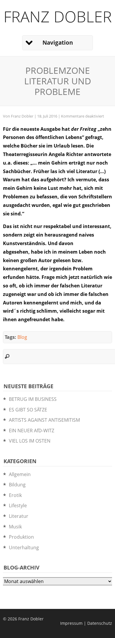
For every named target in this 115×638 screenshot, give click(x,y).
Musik (15, 526)
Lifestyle (18, 505)
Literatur (18, 516)
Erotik (15, 495)
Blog (22, 337)
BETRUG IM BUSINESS (33, 399)
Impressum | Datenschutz (86, 623)
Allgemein (20, 474)
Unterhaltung (24, 547)
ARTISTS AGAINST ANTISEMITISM (44, 420)
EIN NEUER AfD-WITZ (31, 430)
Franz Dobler (58, 16)
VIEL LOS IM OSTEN (29, 441)
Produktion (21, 537)
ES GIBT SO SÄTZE (28, 409)
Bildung (17, 484)
